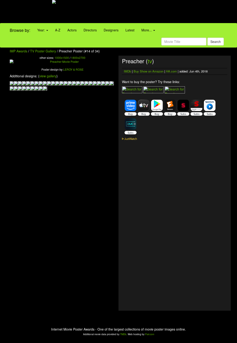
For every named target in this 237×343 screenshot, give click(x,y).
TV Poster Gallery (43, 51)
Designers (111, 30)
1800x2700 (78, 58)
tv (150, 61)
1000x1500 (62, 58)
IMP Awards (18, 51)
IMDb (127, 71)
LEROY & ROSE (73, 69)
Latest (129, 30)
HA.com (171, 71)
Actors (72, 30)
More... (147, 30)
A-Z (57, 30)
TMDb (123, 334)
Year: (41, 30)
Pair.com (149, 334)
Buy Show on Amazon (148, 71)
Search (215, 41)
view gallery (47, 76)
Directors (90, 30)
